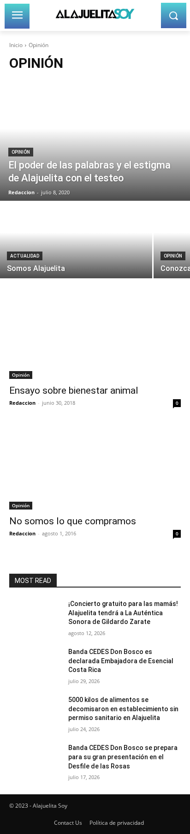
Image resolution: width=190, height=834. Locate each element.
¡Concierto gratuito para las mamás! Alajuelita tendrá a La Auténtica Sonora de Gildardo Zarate (123, 612)
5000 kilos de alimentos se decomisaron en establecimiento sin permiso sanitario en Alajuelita (123, 708)
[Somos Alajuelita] (76, 240)
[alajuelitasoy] (94, 13)
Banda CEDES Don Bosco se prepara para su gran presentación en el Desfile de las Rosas (123, 756)
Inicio (16, 45)
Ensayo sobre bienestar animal (73, 390)
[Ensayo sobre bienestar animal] (95, 336)
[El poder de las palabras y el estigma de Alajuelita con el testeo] (95, 141)
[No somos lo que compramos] (95, 467)
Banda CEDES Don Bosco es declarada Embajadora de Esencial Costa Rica (120, 660)
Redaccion (22, 402)
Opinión (21, 152)
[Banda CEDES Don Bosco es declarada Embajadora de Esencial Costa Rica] (35, 666)
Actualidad (24, 255)
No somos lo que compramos (72, 521)
